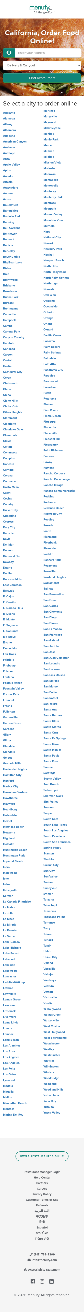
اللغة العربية (42, 1211)
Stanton (48, 853)
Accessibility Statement (43, 1269)
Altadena (9, 136)
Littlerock (9, 1011)
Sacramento (51, 583)
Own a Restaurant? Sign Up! (42, 1156)
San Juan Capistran (56, 657)
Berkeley (9, 251)
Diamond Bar (11, 556)
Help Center (42, 1177)
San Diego (50, 617)
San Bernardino (53, 594)
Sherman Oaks (53, 796)
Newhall (48, 254)
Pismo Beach (52, 416)
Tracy (46, 928)
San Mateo (50, 686)
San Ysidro (50, 704)
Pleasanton (50, 444)
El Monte (9, 619)
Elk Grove (9, 637)
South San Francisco (57, 842)
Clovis (7, 441)
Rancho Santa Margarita (59, 491)
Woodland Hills (53, 1089)
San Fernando (52, 629)
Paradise (49, 375)
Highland (9, 838)
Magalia (8, 1091)
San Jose (49, 652)
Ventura (48, 986)
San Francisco (52, 634)
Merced (48, 145)
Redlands (49, 502)
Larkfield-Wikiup (14, 982)
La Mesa (8, 919)
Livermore (9, 1017)
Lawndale (9, 994)
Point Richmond (53, 450)
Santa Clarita (52, 727)
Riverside (49, 548)
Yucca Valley (51, 1112)
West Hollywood (54, 1032)
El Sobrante (10, 631)
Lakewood (10, 970)
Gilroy (7, 740)
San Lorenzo (51, 669)
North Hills (50, 266)
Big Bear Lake (12, 262)
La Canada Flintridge (17, 901)
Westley (48, 1049)
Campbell (9, 320)
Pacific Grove (52, 335)
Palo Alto (49, 364)
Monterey (49, 191)
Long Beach (11, 1040)
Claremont (10, 418)
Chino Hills (10, 400)
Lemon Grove (12, 999)
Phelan (48, 404)
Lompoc (8, 1034)
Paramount (50, 381)
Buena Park (11, 297)
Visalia (48, 1003)
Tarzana (48, 899)
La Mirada (9, 924)
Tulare (47, 934)
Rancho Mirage (53, 485)
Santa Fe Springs (54, 738)
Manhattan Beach (15, 1103)
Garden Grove (12, 723)
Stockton (49, 859)
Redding (48, 496)
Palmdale (49, 358)
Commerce (10, 452)
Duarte (7, 567)
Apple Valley (11, 164)
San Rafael (50, 698)
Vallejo (48, 974)
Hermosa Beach (13, 827)
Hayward (9, 804)
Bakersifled (10, 210)
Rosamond (50, 565)
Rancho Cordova (54, 473)
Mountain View (53, 220)
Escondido (10, 648)
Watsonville (51, 1020)
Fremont (8, 700)
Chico (7, 389)
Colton (7, 447)
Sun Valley (50, 876)
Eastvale (8, 590)
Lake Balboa (11, 942)
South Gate (50, 819)
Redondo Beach (53, 508)
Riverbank (50, 542)
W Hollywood (52, 1009)
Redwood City (52, 514)
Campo (7, 326)
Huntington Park (14, 855)
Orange (48, 318)
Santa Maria (51, 744)
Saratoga (49, 773)
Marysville (50, 116)
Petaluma (49, 398)
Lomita (7, 1028)
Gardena (8, 729)
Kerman (8, 896)
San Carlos (50, 606)
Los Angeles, (11, 1063)
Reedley (48, 519)
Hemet (7, 821)
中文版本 (42, 1216)
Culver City (10, 510)
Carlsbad (9, 349)
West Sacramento (55, 1038)
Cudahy (8, 504)
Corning (8, 470)
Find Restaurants (42, 78)
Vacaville (49, 968)
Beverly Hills (11, 256)
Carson (7, 354)
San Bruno (50, 600)
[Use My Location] (9, 53)
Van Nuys (49, 980)
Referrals (42, 1205)
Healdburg (10, 809)
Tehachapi (50, 905)
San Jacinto (51, 646)
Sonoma (48, 807)
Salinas (48, 588)
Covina (7, 498)
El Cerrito (9, 602)
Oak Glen (49, 295)
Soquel (48, 813)
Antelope (9, 153)
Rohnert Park (52, 560)
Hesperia (9, 832)
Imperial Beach (13, 861)
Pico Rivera (50, 410)
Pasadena (49, 387)
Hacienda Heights (15, 769)
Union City (50, 957)
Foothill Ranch (12, 683)
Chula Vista (11, 406)
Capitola (8, 343)
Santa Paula (51, 755)
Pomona (48, 456)
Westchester (51, 1043)
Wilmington (51, 1066)
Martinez (49, 110)
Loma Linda (11, 1022)
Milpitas (48, 157)
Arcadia (8, 176)
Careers (42, 1188)
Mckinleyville (52, 128)
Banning (8, 222)
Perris (47, 393)
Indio (6, 867)
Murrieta (49, 226)
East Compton (12, 585)
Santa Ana (50, 709)
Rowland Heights (54, 577)
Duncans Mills (12, 579)
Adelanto (9, 113)
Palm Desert (51, 347)
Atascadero (10, 187)
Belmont (8, 239)
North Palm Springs (56, 277)
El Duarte (9, 613)
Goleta (7, 757)
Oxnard (48, 329)
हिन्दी (42, 1222)
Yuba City (49, 1101)
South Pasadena (54, 836)
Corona (8, 475)
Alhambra (9, 130)
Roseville (49, 571)
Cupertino (9, 516)
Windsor (48, 1072)
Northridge (50, 283)
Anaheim (9, 147)
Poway (47, 462)
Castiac (8, 366)
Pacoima (49, 341)
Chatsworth (10, 383)
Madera (8, 1086)
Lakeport (9, 959)
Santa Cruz (50, 732)
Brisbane (9, 285)
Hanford (8, 780)
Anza (6, 159)
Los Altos (9, 1051)
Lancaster (9, 976)
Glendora (9, 752)
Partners (42, 1183)
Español (42, 1227)
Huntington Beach (15, 850)
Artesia (8, 182)
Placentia (49, 427)
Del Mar (8, 544)
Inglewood (10, 873)
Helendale (10, 815)
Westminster (51, 1055)
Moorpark (49, 208)
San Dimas (50, 623)
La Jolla (8, 913)
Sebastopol (50, 790)
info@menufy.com (44, 1260)
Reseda (48, 525)
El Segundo (10, 625)
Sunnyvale (50, 888)
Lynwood (9, 1080)
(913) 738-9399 (44, 1254)
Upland (48, 963)
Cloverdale (10, 435)
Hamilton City (12, 775)
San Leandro (51, 663)
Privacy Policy (42, 1194)
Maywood (49, 122)
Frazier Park (11, 694)
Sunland (48, 882)
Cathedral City (12, 372)
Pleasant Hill (52, 439)
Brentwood (10, 280)
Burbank (8, 303)
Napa (46, 231)
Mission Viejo (52, 162)
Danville (8, 533)
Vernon (48, 991)
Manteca (8, 1109)
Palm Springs (52, 352)
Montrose (49, 203)
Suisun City (51, 865)
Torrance (49, 922)
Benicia (8, 245)
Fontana (8, 677)
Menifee (48, 134)
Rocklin (48, 554)
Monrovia (49, 174)
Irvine (6, 884)
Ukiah (47, 951)
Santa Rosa (51, 761)
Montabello (50, 180)
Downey (8, 562)
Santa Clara (51, 721)
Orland (47, 324)
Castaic (8, 360)
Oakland (49, 301)
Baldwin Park (12, 216)
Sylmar (48, 894)
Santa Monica (52, 750)
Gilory (7, 734)
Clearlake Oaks (13, 429)
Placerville (50, 433)
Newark (48, 243)
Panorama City (53, 370)
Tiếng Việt (42, 1238)
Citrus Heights (12, 412)
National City (52, 237)
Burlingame (10, 308)
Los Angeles (11, 1057)
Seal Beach (51, 784)
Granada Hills (12, 763)
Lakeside (9, 965)
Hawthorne (10, 798)
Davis (6, 539)
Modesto (49, 168)
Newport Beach (53, 260)
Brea (6, 274)
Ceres (7, 377)
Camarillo (9, 314)
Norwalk (48, 289)
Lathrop (8, 988)
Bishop (7, 268)
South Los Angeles (55, 830)
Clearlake (9, 423)
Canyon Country (13, 337)
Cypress (8, 521)
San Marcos (51, 681)
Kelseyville (10, 890)
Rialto (47, 531)
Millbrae (48, 151)
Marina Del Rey (13, 1114)
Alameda (9, 118)
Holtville (8, 844)
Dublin (7, 573)
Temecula (49, 911)
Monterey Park (53, 197)
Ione (6, 878)
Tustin (47, 945)
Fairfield (8, 660)
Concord (8, 464)
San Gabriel (51, 640)
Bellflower (10, 233)
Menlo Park (51, 139)
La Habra (9, 907)
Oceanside (50, 306)
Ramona (48, 467)
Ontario (48, 312)
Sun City (49, 871)
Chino (7, 395)
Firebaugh (9, 665)
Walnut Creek (52, 1014)
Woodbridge (51, 1078)
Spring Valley (52, 848)
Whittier (48, 1061)
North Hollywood (54, 272)
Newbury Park (52, 249)
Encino (7, 642)
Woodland (49, 1084)
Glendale (9, 746)
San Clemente (52, 611)
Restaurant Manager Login (42, 1172)
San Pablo (50, 692)
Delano (7, 550)
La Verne (9, 936)
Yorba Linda (51, 1095)
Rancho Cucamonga (56, 479)
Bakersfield (10, 205)
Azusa (7, 199)
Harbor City (10, 786)
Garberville (10, 717)
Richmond (49, 537)
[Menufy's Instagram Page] (42, 1281)
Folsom (8, 671)
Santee (48, 767)
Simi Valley (50, 801)
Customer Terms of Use (42, 1200)
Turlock (48, 940)
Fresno (7, 706)
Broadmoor (10, 291)
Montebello (50, 185)
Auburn (8, 193)
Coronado (9, 481)
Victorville (50, 997)
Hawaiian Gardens (15, 792)
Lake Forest (11, 953)
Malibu (7, 1097)
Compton (9, 458)
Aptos (7, 170)
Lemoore (9, 1005)
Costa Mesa (11, 487)
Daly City (9, 527)
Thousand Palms (54, 917)
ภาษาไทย (42, 1233)
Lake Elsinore (12, 947)
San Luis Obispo (54, 675)
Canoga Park (11, 331)
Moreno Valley (52, 214)
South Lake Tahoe (55, 824)
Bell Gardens (11, 228)
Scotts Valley (52, 778)
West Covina (51, 1026)
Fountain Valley (13, 688)
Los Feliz (9, 1068)
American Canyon (15, 141)
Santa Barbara (53, 715)
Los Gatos (9, 1074)
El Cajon (8, 596)
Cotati (7, 493)
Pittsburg (49, 421)
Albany (7, 124)
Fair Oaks (9, 654)
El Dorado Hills (13, 608)
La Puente (10, 930)
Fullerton (9, 711)
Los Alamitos (11, 1045)
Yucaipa (48, 1107)
